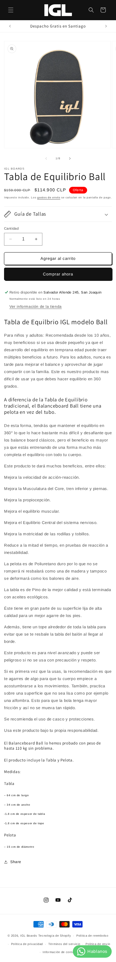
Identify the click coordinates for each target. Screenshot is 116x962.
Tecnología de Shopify (54, 935)
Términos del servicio (64, 944)
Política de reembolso (92, 935)
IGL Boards (28, 935)
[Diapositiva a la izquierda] (46, 158)
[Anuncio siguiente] (106, 26)
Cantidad (11, 228)
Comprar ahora (58, 274)
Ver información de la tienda (35, 306)
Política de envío (98, 944)
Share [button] (15, 862)
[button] (11, 10)
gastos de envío (48, 197)
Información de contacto (61, 952)
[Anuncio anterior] (10, 26)
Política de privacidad (27, 944)
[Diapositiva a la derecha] (70, 158)
